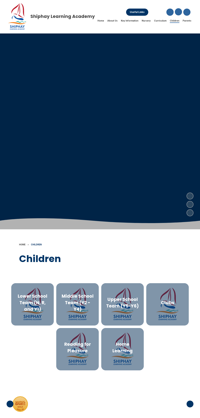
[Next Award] (190, 404)
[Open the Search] (170, 12)
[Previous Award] (10, 404)
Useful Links (137, 12)
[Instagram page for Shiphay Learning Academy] (161, 12)
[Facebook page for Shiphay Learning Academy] (153, 12)
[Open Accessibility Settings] (186, 12)
